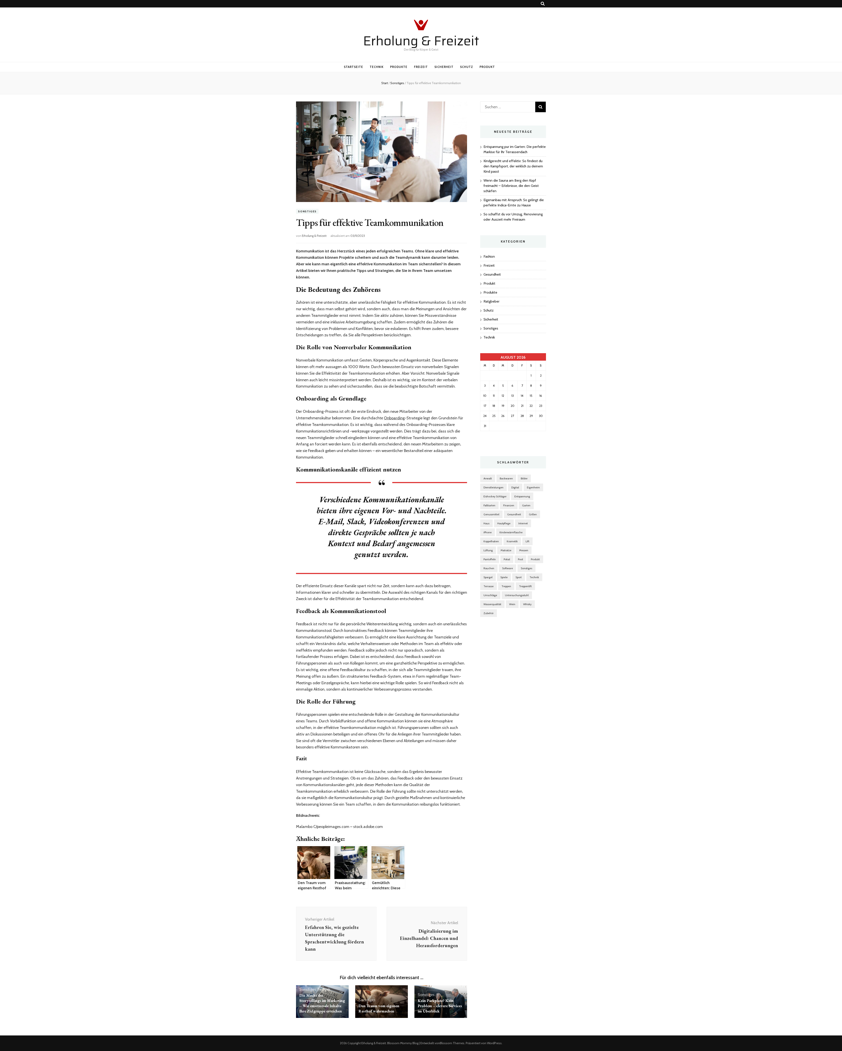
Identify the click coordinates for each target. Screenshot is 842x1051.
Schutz (466, 67)
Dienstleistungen (493, 487)
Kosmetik (512, 541)
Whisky (527, 604)
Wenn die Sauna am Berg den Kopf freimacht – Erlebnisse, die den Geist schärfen (511, 185)
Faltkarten (489, 505)
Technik (377, 67)
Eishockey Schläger (495, 496)
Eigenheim (533, 487)
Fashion (489, 256)
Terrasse (488, 586)
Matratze (506, 550)
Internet (523, 523)
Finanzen (508, 505)
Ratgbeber (491, 301)
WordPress (494, 1043)
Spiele (504, 577)
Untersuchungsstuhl (517, 595)
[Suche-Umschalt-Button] (543, 4)
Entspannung (522, 496)
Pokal (507, 559)
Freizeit (421, 67)
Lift (527, 541)
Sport (519, 577)
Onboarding (394, 418)
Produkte (398, 67)
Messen (523, 550)
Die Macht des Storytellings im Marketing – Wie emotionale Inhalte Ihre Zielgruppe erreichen (322, 1003)
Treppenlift (525, 586)
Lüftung (488, 550)
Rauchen (488, 568)
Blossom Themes (452, 1043)
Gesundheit (492, 274)
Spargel (487, 577)
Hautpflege (503, 523)
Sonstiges (307, 211)
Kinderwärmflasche (511, 532)
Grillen (533, 514)
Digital (515, 487)
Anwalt (487, 478)
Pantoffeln (489, 559)
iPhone (487, 532)
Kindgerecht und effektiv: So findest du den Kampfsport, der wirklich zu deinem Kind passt (513, 166)
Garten (526, 505)
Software (507, 568)
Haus (486, 523)
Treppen (506, 586)
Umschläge (490, 595)
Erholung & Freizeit (421, 40)
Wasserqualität (492, 604)
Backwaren (506, 478)
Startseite (353, 67)
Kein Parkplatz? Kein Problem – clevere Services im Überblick (440, 1006)
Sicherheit (443, 67)
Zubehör (488, 613)
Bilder (524, 478)
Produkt (487, 67)
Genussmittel (491, 514)
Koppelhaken (491, 541)
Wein (512, 604)
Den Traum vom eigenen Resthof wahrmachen (379, 1008)
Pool (520, 559)
